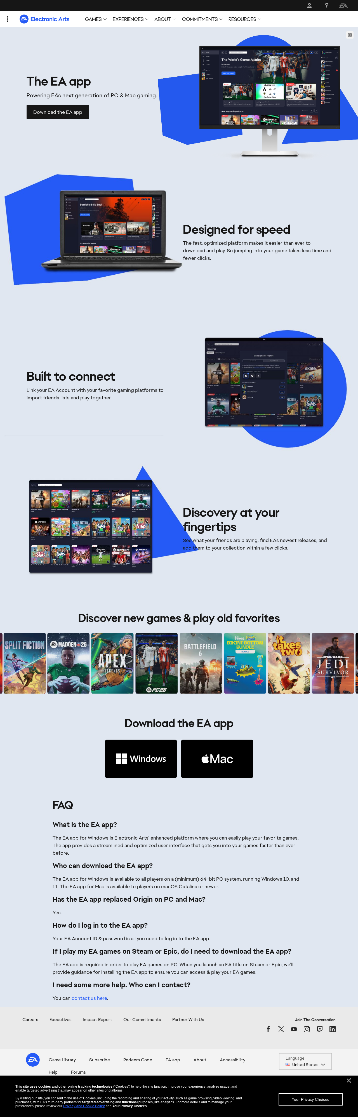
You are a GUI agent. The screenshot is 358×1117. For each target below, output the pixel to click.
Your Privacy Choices (310, 1099)
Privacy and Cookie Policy (84, 1106)
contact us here (89, 998)
